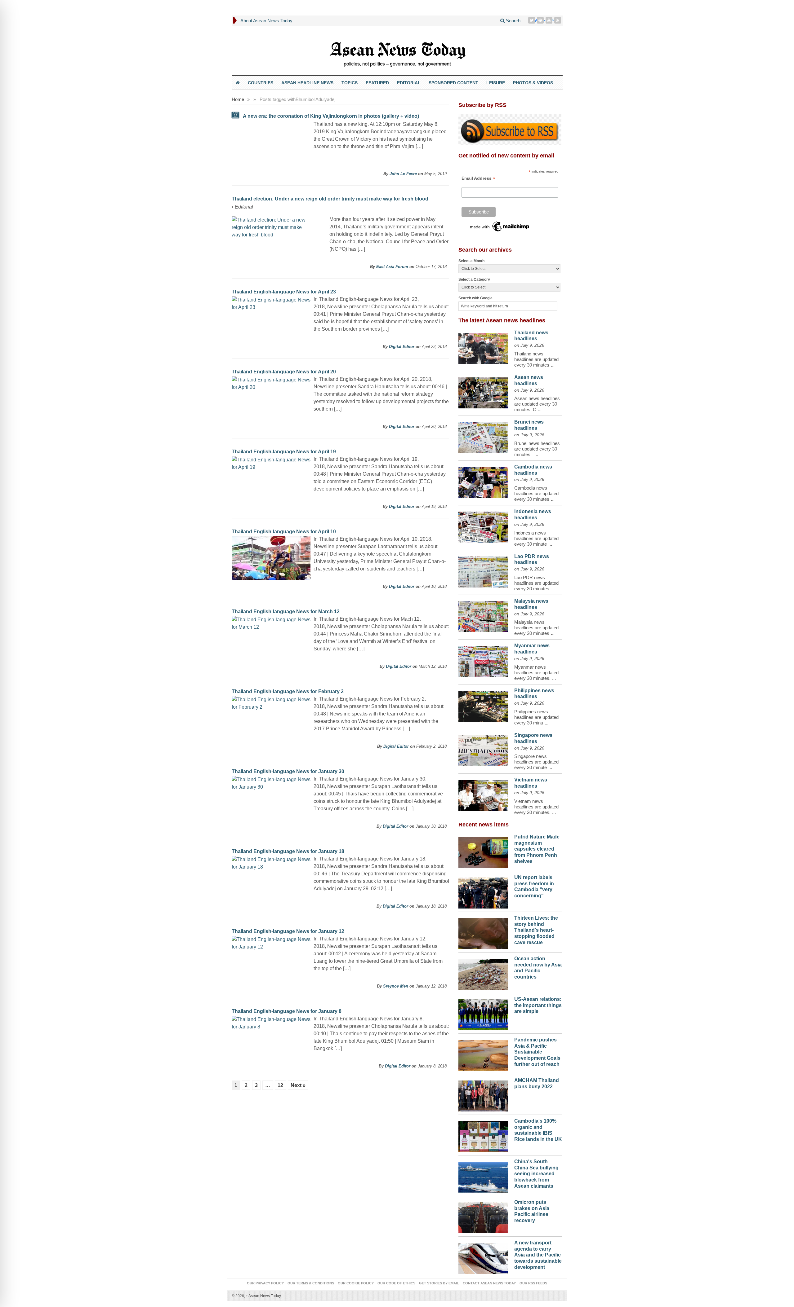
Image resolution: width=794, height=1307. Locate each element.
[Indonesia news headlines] (483, 525)
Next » (298, 1085)
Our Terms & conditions (311, 1283)
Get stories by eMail (439, 1283)
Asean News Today (263, 1296)
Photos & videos (533, 82)
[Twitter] (532, 20)
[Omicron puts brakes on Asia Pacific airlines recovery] (483, 1216)
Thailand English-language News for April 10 (284, 531)
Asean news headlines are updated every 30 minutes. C (537, 404)
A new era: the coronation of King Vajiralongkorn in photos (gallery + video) (331, 116)
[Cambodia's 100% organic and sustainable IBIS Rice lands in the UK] (483, 1135)
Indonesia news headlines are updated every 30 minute (536, 538)
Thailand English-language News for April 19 (284, 451)
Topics (349, 82)
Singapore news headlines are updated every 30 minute (536, 762)
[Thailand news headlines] (483, 347)
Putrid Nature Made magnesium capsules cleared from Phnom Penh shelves (537, 849)
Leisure (495, 82)
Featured (377, 82)
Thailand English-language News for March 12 (286, 611)
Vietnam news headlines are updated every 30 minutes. (536, 807)
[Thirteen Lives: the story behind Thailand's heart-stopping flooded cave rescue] (483, 932)
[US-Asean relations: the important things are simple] (483, 1013)
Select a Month (471, 261)
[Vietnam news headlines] (483, 794)
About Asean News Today (266, 20)
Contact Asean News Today (489, 1283)
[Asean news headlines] (483, 391)
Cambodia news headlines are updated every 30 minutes (536, 493)
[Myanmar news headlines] (483, 660)
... (553, 364)
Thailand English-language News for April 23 (284, 291)
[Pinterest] (541, 20)
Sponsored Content (453, 82)
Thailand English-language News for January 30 (288, 771)
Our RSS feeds (533, 1283)
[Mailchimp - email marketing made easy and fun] (500, 225)
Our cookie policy (356, 1283)
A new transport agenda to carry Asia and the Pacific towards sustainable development (538, 1255)
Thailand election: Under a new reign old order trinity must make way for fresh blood (330, 198)
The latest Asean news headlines (501, 320)
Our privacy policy (265, 1283)
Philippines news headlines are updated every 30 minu (536, 717)
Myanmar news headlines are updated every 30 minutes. (536, 672)
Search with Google (475, 298)
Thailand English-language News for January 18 (288, 851)
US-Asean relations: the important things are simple (538, 1005)
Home (238, 99)
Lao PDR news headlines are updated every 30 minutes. (536, 583)
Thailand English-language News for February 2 (288, 691)
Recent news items (483, 824)
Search (512, 20)
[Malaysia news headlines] (483, 615)
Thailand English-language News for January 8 (286, 1011)
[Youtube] (549, 20)
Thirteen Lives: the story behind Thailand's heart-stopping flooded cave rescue (536, 930)
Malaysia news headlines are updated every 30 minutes (536, 627)
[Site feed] (558, 20)
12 (280, 1085)
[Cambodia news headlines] (483, 481)
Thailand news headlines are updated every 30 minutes (536, 359)
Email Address (478, 178)
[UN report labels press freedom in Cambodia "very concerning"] (483, 891)
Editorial (409, 82)
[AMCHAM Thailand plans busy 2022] (483, 1094)
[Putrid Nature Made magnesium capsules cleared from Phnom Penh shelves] (483, 851)
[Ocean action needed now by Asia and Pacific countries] (483, 973)
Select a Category (474, 279)
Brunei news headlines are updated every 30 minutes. (537, 449)
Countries (260, 82)
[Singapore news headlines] (483, 749)
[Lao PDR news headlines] (483, 570)
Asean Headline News (307, 82)
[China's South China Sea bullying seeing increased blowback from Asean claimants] (483, 1176)
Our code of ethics (396, 1283)
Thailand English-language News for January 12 (288, 931)
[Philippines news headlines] (483, 705)
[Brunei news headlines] (483, 436)
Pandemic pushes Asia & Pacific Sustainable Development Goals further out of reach (537, 1052)
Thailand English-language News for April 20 (284, 371)
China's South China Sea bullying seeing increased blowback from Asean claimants (536, 1174)
